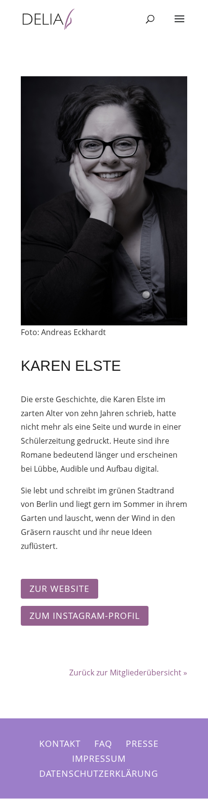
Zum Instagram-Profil (85, 615)
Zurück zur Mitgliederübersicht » (128, 672)
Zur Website (59, 588)
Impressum (99, 758)
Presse (142, 743)
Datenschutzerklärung (98, 773)
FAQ (103, 743)
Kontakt (60, 743)
